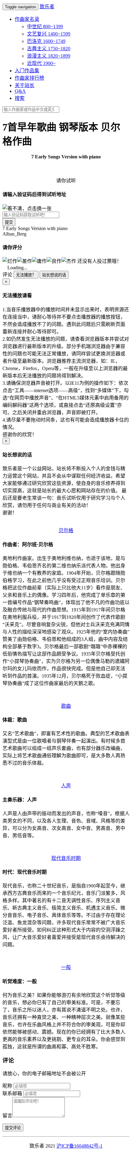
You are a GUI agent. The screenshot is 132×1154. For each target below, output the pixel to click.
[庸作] (39, 260)
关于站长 (24, 85)
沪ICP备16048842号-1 (79, 1145)
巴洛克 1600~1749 (46, 41)
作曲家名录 (27, 19)
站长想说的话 (54, 275)
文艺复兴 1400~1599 (48, 33)
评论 (7, 274)
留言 (7, 1115)
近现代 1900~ (41, 63)
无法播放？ (26, 275)
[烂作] (9, 260)
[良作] (54, 260)
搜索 (20, 98)
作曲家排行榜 (29, 78)
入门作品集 (27, 70)
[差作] (24, 260)
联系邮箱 (12, 1093)
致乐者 (47, 6)
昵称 (7, 1085)
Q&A (20, 91)
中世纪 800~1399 (45, 26)
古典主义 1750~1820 (48, 48)
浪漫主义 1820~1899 (48, 56)
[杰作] (68, 260)
